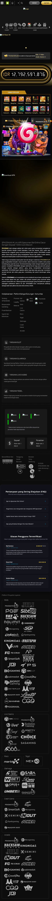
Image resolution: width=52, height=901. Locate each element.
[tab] (42, 121)
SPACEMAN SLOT (45, 260)
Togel (24, 28)
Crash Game (35, 29)
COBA (35, 125)
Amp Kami (31, 299)
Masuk (34, 3)
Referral (16, 306)
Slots (11, 28)
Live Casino (15, 29)
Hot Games (7, 29)
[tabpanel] (26, 42)
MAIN (7, 99)
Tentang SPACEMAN (6, 299)
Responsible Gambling (6, 305)
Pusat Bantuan (6, 310)
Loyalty (16, 302)
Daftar (46, 3)
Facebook (42, 299)
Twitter (41, 303)
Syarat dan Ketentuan (5, 315)
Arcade (39, 28)
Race (19, 28)
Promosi (44, 28)
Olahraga (29, 28)
